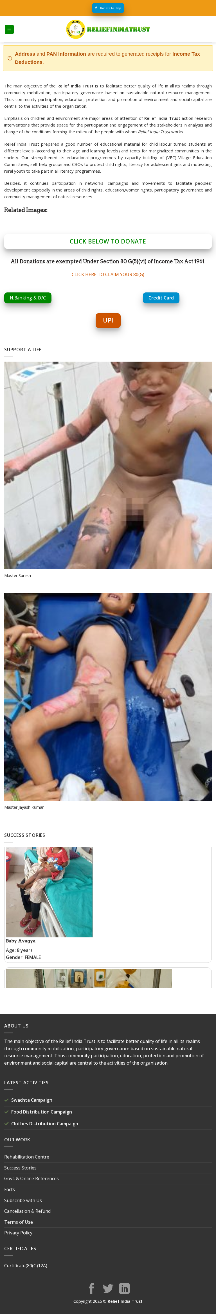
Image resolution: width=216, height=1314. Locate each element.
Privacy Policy (18, 1233)
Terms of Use (18, 1222)
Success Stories (20, 1168)
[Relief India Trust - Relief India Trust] (108, 29)
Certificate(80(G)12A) (25, 1266)
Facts (9, 1189)
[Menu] (9, 29)
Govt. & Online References (31, 1178)
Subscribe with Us (23, 1200)
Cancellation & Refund (27, 1211)
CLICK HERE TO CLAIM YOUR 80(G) (108, 274)
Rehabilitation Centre (26, 1157)
